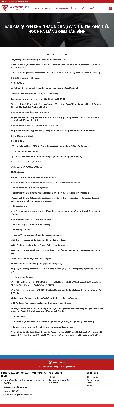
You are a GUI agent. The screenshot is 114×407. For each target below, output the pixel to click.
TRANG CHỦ (37, 8)
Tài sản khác (57, 23)
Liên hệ (90, 8)
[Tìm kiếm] (110, 8)
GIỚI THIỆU (80, 8)
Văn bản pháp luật (63, 8)
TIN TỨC (49, 8)
